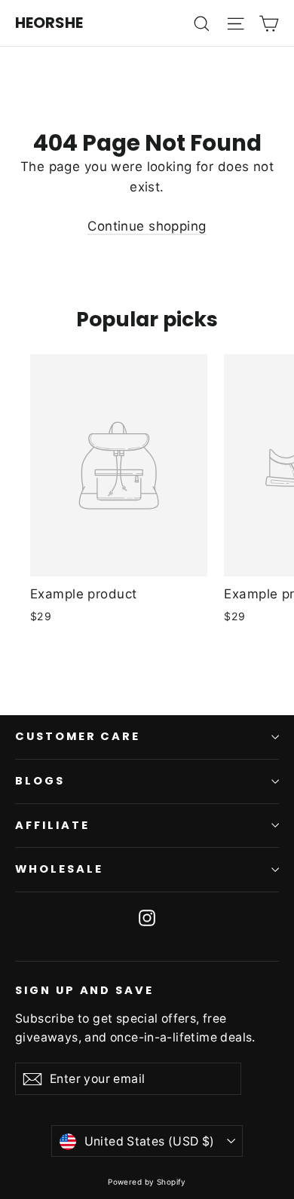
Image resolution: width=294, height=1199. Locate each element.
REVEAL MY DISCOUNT (147, 689)
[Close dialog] (278, 789)
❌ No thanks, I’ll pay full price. (146, 718)
